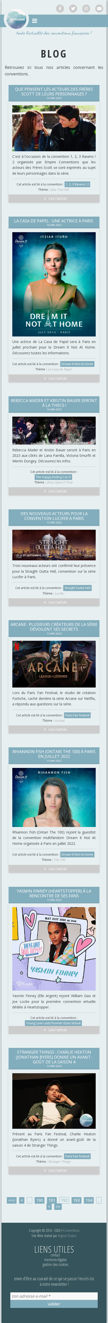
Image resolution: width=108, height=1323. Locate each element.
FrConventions (70, 1230)
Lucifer (59, 593)
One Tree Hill (59, 189)
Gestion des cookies (55, 1264)
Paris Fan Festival (77, 715)
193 (76, 1200)
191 (51, 1200)
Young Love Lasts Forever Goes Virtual (53, 1023)
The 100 (59, 860)
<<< (11, 1200)
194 (88, 1200)
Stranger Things (59, 1161)
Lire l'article (57, 198)
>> (58, 1206)
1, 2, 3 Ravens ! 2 (77, 184)
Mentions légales (55, 1259)
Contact (55, 1255)
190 (39, 1200)
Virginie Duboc (67, 1235)
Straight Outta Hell (77, 588)
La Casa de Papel (59, 369)
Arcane (60, 720)
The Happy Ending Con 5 (53, 477)
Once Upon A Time (59, 482)
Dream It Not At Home (77, 364)
